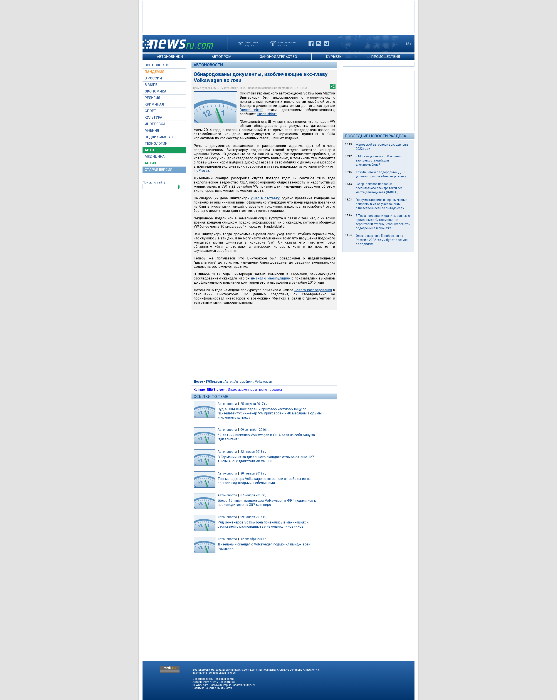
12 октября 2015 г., (253, 539)
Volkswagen (263, 381)
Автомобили (243, 381)
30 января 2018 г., (253, 473)
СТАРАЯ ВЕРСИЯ (158, 170)
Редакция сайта (224, 678)
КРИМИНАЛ (154, 104)
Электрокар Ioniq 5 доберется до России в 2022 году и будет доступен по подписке (382, 240)
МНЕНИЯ (152, 130)
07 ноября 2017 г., (253, 495)
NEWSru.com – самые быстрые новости (217, 685)
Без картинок (227, 681)
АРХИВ (150, 163)
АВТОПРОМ (221, 57)
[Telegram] (326, 43)
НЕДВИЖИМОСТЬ (159, 137)
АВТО (149, 150)
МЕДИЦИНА (155, 157)
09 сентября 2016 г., (254, 429)
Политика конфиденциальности (212, 688)
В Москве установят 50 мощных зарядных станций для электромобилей (379, 160)
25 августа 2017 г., (253, 404)
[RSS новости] (318, 43)
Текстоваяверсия (251, 43)
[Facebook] (311, 43)
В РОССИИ (153, 78)
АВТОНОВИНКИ (170, 57)
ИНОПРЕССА (155, 124)
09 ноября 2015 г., (253, 517)
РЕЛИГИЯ (152, 98)
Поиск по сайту (154, 182)
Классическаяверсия (287, 43)
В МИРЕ (151, 85)
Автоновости (208, 64)
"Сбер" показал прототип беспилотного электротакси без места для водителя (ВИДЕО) (379, 188)
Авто (228, 381)
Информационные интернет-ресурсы (255, 389)
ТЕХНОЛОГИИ (156, 143)
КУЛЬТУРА (153, 117)
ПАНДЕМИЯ (154, 72)
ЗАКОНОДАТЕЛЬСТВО (278, 57)
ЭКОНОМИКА (155, 91)
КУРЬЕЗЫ (334, 57)
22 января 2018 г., (253, 451)
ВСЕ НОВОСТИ (157, 65)
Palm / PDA (209, 681)
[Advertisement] (278, 16)
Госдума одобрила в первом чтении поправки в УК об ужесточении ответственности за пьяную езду (381, 204)
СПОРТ (150, 111)
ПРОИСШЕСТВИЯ (385, 57)
